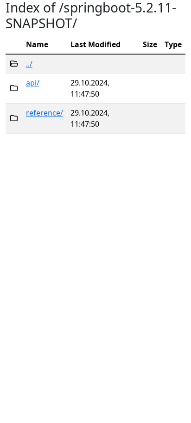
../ (29, 64)
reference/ (44, 113)
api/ (32, 83)
